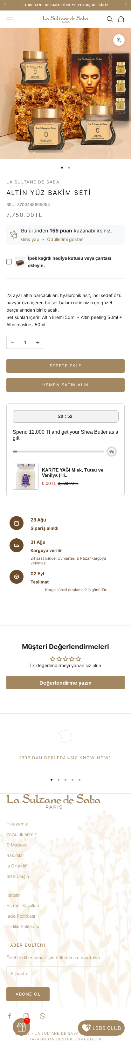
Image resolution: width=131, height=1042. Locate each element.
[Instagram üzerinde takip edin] (26, 1016)
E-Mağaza (17, 844)
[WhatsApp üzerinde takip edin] (42, 1016)
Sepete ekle (65, 365)
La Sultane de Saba (33, 181)
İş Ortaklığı (17, 865)
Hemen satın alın (65, 384)
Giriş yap (30, 239)
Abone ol (28, 994)
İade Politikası (20, 916)
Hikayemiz (17, 823)
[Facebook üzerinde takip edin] (9, 1016)
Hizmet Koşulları (22, 905)
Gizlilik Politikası (22, 926)
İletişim (13, 895)
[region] (65, 747)
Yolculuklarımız (21, 834)
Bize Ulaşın (17, 876)
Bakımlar (15, 855)
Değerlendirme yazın (65, 683)
